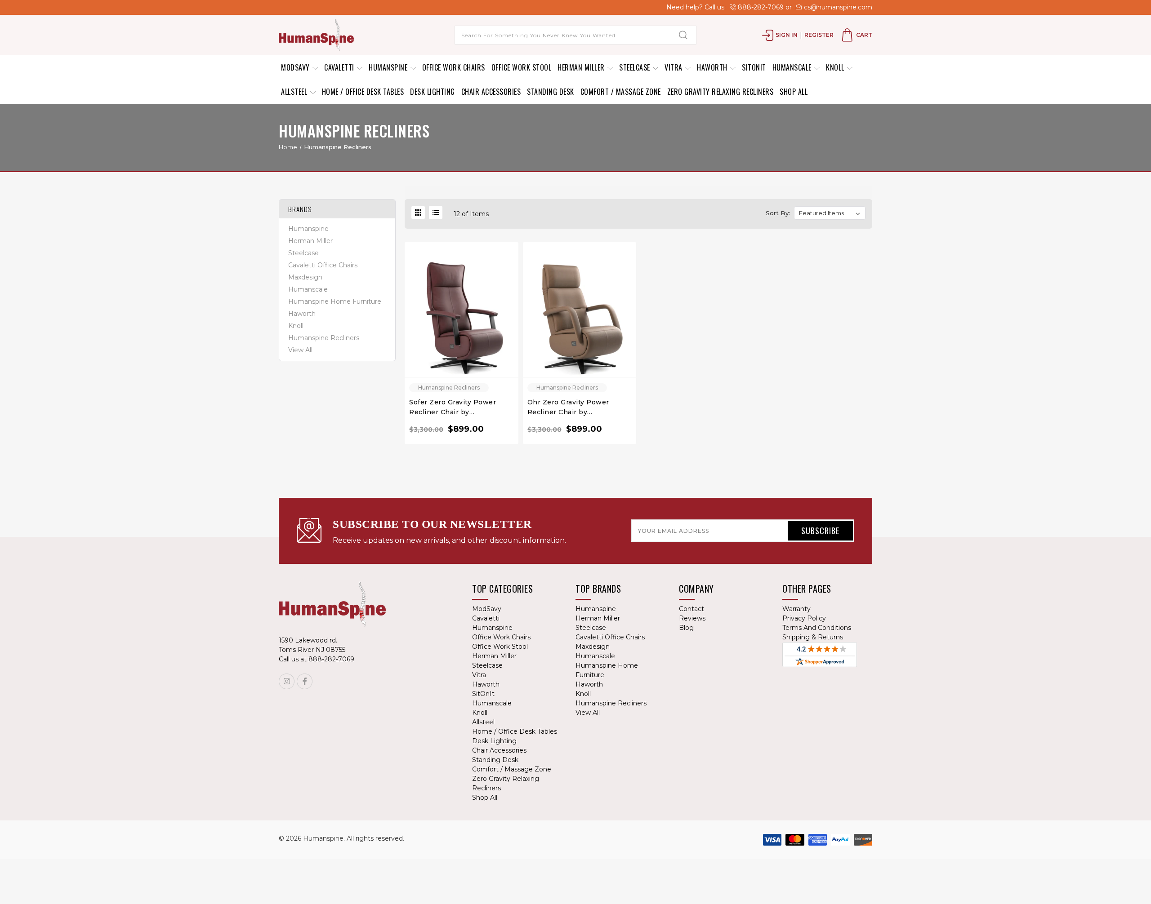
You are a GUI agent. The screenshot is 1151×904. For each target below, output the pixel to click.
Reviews (692, 618)
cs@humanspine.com (837, 7)
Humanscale (793, 67)
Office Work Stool (521, 67)
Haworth (713, 67)
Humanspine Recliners (323, 338)
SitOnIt (754, 67)
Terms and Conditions (816, 628)
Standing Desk (550, 91)
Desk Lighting (432, 91)
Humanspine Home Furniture (334, 302)
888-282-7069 (760, 7)
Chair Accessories (491, 91)
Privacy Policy (804, 618)
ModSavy (296, 67)
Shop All (793, 91)
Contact (691, 609)
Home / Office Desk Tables (363, 91)
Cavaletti (340, 67)
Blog (686, 628)
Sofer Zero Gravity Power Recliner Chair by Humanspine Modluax (452, 407)
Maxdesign (305, 278)
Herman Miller (582, 67)
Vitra (674, 67)
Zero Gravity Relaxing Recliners (720, 91)
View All (300, 350)
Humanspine (389, 67)
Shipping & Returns (812, 637)
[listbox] (829, 213)
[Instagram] (286, 681)
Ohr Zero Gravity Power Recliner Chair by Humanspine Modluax (568, 407)
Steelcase (635, 67)
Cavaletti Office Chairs (322, 265)
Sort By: (778, 213)
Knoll (836, 67)
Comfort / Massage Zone (620, 91)
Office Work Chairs (453, 67)
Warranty (796, 609)
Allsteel (295, 91)
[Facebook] (304, 681)
